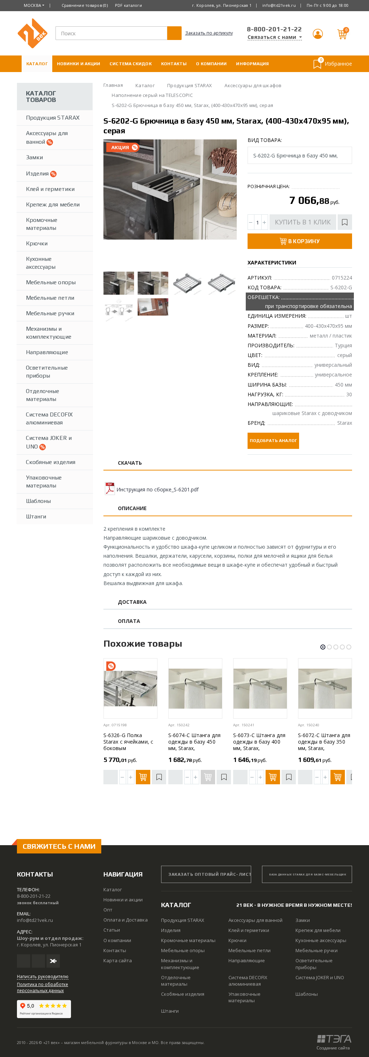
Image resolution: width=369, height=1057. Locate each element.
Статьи (111, 930)
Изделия (38, 173)
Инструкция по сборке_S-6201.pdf (157, 489)
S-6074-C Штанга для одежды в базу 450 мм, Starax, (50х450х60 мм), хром (194, 745)
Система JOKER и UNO (49, 442)
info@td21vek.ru (279, 5)
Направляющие (47, 352)
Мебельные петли (50, 297)
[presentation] (115, 203)
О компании (211, 63)
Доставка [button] (132, 602)
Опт (107, 909)
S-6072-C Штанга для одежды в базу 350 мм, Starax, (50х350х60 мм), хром (324, 745)
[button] (318, 37)
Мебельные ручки (50, 313)
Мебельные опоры (51, 282)
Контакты (174, 63)
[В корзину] (143, 777)
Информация (252, 63)
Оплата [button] (129, 621)
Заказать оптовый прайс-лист (209, 874)
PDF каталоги (128, 5)
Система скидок (130, 63)
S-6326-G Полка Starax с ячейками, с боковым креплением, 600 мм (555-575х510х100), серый (128, 751)
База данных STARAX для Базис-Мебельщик (307, 874)
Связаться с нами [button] (273, 37)
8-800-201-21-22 (274, 29)
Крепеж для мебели (53, 204)
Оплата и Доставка (51, 80)
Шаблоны (38, 501)
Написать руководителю (42, 976)
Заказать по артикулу (209, 33)
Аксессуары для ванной (47, 137)
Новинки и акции (79, 63)
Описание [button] (132, 508)
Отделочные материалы (42, 395)
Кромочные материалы (41, 224)
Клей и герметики (50, 189)
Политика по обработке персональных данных (42, 987)
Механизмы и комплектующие (48, 332)
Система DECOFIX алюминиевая (49, 418)
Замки (34, 157)
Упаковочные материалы (44, 481)
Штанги (36, 516)
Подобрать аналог (273, 440)
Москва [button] (32, 5)
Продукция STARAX (53, 117)
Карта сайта (117, 960)
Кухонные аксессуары (41, 262)
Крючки (37, 243)
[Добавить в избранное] (345, 222)
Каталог (37, 63)
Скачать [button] (130, 463)
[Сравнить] (110, 777)
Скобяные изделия (50, 462)
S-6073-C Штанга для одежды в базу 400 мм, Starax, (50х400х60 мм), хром (259, 745)
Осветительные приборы (47, 371)
